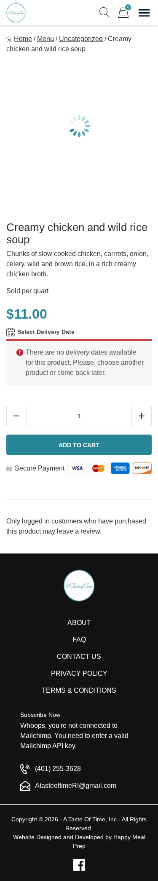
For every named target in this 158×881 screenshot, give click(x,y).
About (79, 622)
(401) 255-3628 (58, 768)
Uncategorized (81, 38)
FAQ (79, 639)
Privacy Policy (79, 673)
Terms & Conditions (79, 690)
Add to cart (79, 445)
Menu (45, 38)
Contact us (79, 656)
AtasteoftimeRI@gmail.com (75, 785)
